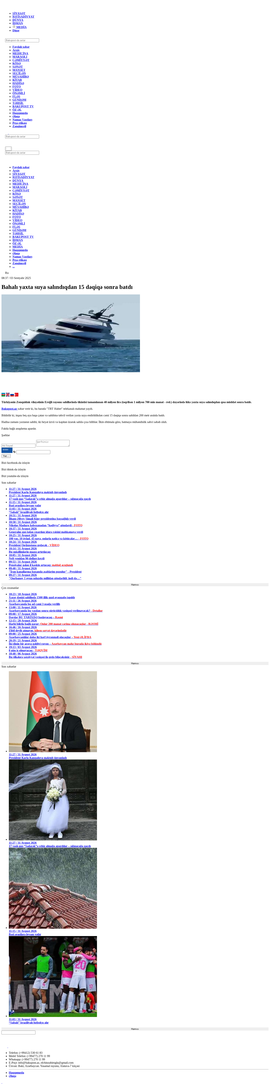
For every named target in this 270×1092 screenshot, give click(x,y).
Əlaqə (16, 116)
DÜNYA (17, 20)
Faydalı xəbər (21, 46)
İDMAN (17, 23)
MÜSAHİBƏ (20, 76)
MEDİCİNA (20, 53)
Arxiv (16, 50)
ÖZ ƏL (17, 109)
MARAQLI (19, 56)
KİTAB (17, 79)
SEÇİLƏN (19, 73)
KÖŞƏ (16, 63)
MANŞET (18, 70)
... (13, 266)
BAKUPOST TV (23, 106)
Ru (7, 272)
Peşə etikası (19, 123)
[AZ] (3, 395)
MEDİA (21, 27)
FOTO (16, 86)
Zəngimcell (19, 126)
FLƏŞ (16, 96)
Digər (15, 30)
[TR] (16, 395)
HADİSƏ (18, 83)
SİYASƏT (18, 13)
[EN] (8, 395)
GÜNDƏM (19, 99)
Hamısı (135, 584)
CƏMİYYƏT (20, 60)
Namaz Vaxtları (22, 119)
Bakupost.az (9, 408)
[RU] (12, 395)
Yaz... (6, 456)
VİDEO (17, 89)
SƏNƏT (17, 66)
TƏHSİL (18, 103)
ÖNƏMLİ (18, 93)
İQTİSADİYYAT (23, 16)
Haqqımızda (20, 113)
